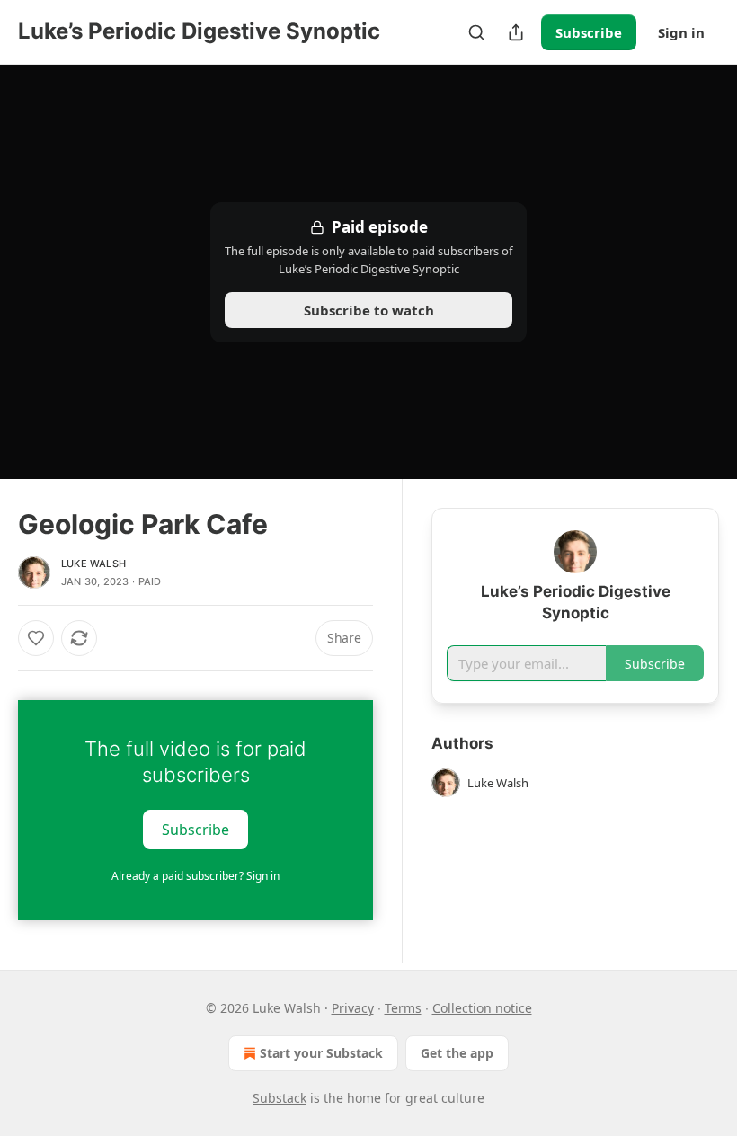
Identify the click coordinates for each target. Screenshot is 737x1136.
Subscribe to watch (369, 310)
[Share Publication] (516, 32)
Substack (279, 1097)
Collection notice (482, 1007)
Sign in (681, 32)
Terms (403, 1007)
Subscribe (588, 32)
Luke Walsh (93, 563)
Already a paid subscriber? (195, 875)
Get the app (457, 1052)
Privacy (353, 1007)
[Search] (476, 32)
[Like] (36, 638)
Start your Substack (321, 1052)
